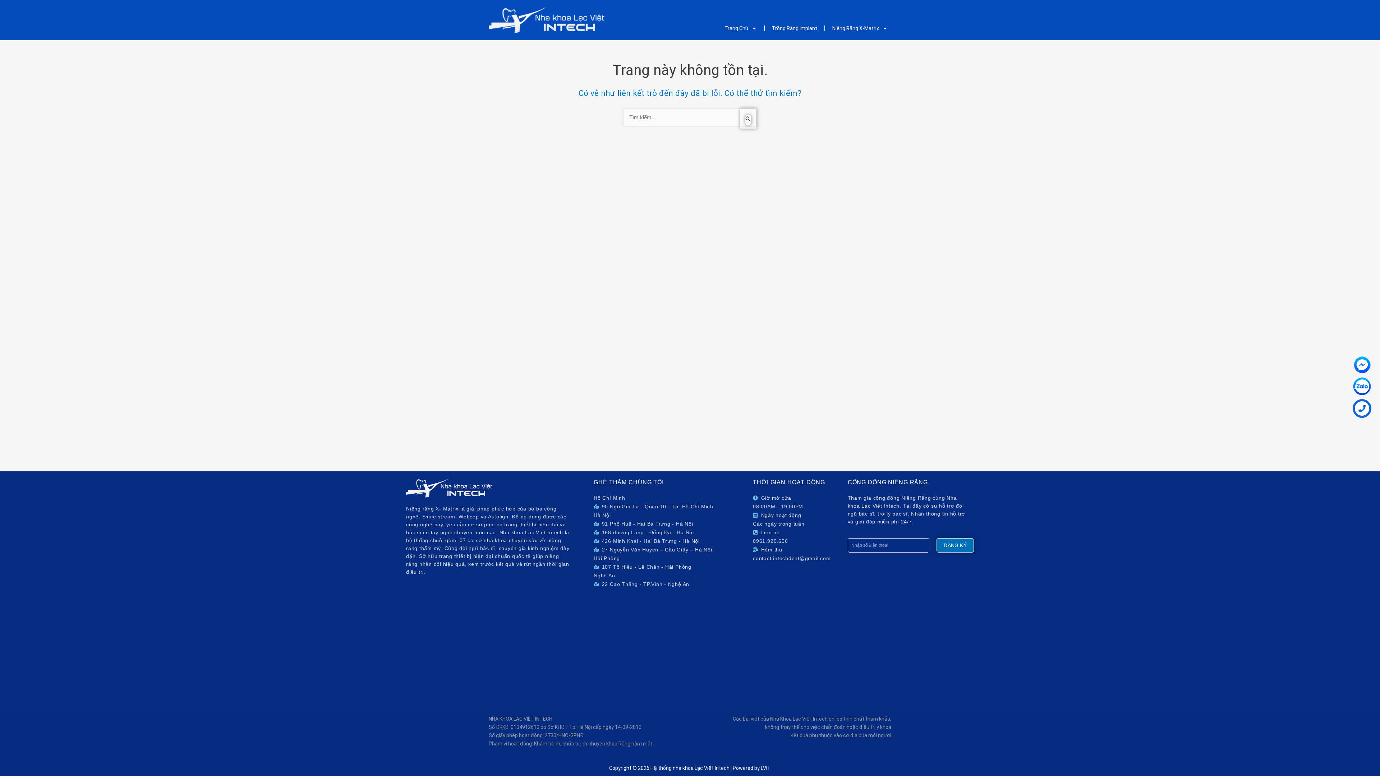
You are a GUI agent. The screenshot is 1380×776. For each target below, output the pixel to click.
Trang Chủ (736, 28)
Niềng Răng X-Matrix (855, 28)
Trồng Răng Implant (794, 28)
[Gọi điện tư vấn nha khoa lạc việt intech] (1362, 408)
